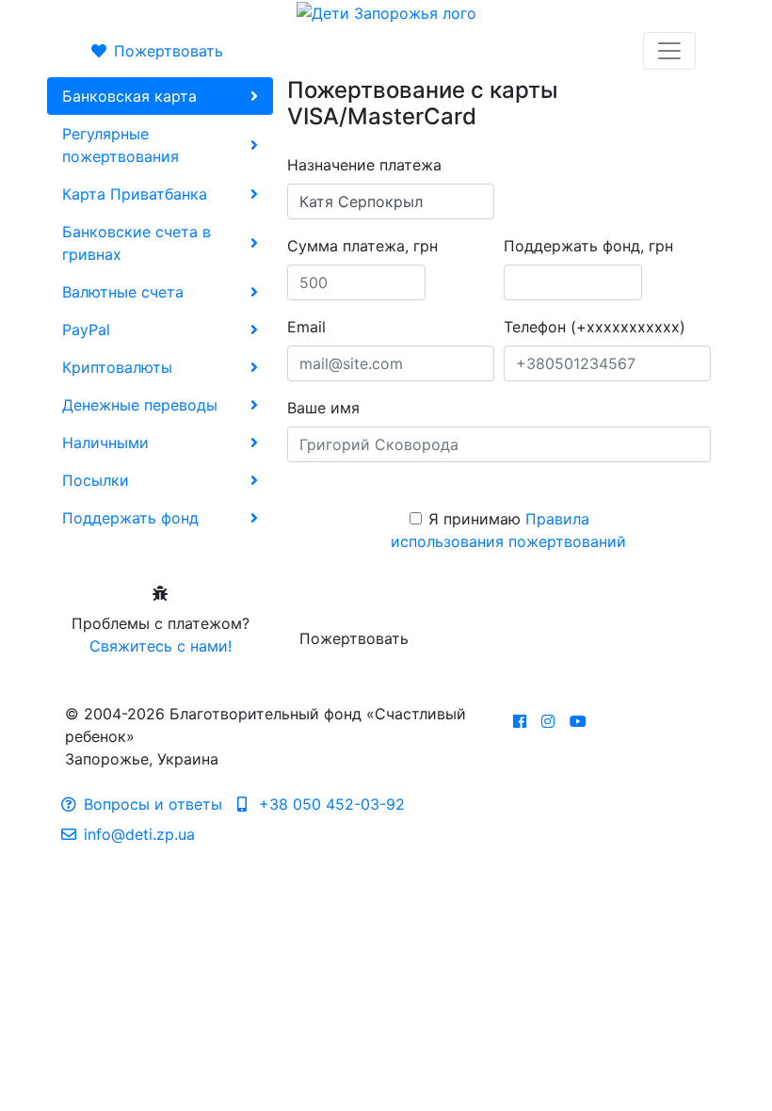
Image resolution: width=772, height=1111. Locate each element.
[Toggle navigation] (669, 51)
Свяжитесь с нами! (160, 645)
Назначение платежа (364, 164)
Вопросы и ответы (153, 804)
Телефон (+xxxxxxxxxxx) (594, 326)
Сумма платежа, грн (362, 245)
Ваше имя (323, 407)
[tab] (160, 96)
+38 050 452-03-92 (329, 804)
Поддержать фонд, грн (588, 245)
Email (306, 326)
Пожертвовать (168, 50)
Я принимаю (508, 530)
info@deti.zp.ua (139, 834)
